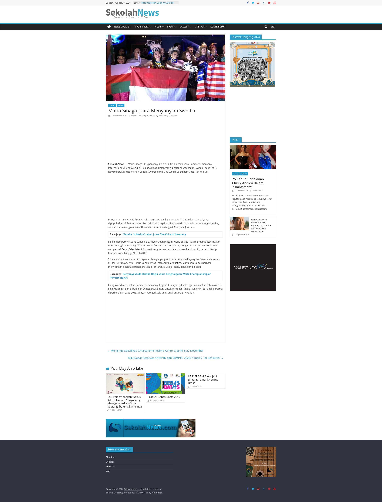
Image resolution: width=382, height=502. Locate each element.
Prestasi (174, 115)
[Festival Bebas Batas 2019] (165, 375)
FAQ (108, 471)
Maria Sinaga (164, 115)
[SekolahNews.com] (109, 27)
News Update (121, 26)
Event (170, 26)
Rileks (158, 26)
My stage (199, 26)
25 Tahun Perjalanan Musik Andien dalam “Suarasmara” (248, 183)
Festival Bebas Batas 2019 (164, 397)
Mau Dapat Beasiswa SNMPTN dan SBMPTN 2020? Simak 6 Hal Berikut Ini (176, 358)
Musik (112, 105)
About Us (110, 457)
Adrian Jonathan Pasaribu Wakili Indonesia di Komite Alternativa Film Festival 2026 (261, 225)
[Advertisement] (165, 141)
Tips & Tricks (142, 26)
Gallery (184, 26)
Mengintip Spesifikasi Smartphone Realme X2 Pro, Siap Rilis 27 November (155, 350)
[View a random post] (272, 27)
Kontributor (217, 26)
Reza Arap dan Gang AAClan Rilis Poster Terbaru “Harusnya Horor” (158, 4)
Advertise (110, 466)
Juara (155, 115)
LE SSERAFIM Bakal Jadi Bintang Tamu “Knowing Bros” (203, 380)
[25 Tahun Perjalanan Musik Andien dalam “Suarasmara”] (253, 146)
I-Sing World (147, 115)
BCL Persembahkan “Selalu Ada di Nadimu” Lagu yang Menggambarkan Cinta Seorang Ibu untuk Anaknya (124, 401)
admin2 (134, 115)
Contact (110, 461)
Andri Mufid (257, 190)
